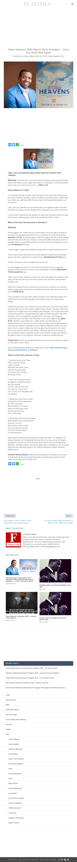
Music (11, 769)
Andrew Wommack (15, 788)
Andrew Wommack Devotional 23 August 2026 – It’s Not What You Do (30, 678)
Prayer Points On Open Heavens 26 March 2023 (53, 619)
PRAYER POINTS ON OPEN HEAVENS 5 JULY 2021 (55, 586)
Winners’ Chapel (11, 715)
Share (22, 145)
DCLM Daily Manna (12, 710)
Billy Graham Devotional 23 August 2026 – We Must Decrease (27, 683)
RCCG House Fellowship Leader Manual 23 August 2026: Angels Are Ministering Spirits (35, 688)
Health (8, 729)
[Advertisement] (38, 26)
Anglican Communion (16, 818)
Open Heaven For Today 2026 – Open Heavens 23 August (37, 860)
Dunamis (9, 724)
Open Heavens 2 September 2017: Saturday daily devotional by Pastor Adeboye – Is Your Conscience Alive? (20, 579)
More (7, 734)
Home (8, 695)
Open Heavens (54, 56)
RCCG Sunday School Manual (16, 719)
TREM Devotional (15, 808)
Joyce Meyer (13, 793)
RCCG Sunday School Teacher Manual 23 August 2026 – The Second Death (31, 668)
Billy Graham (13, 783)
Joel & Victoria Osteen (16, 798)
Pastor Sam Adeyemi (16, 764)
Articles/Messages (15, 774)
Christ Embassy (14, 739)
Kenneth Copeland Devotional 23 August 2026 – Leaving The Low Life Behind (32, 673)
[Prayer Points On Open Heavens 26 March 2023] (55, 603)
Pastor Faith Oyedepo (16, 759)
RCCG (10, 778)
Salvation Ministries (16, 749)
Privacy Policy (12, 860)
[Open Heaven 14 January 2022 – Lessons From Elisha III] (21, 602)
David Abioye (13, 754)
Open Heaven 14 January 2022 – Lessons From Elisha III (21, 617)
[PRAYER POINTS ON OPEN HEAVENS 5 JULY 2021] (55, 570)
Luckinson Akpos (27, 56)
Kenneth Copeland (15, 803)
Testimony (12, 813)
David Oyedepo (14, 744)
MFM (7, 705)
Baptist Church (14, 823)
